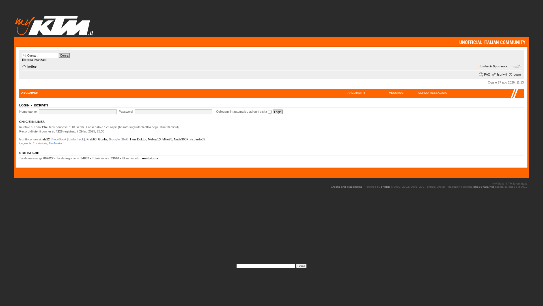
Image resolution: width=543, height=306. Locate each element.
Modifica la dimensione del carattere (517, 66)
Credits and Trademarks (346, 186)
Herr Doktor (138, 139)
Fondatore (40, 143)
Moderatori (56, 143)
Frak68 (91, 139)
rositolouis (150, 158)
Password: (126, 111)
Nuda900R (181, 139)
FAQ (487, 74)
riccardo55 (197, 139)
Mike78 (167, 139)
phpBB (385, 186)
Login (517, 74)
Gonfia (102, 139)
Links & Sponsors (493, 66)
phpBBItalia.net (483, 186)
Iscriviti (502, 74)
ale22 (46, 139)
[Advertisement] (271, 227)
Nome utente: (28, 111)
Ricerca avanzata (34, 59)
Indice (31, 66)
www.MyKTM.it (54, 25)
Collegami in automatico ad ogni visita (242, 111)
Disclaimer (29, 92)
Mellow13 (154, 139)
